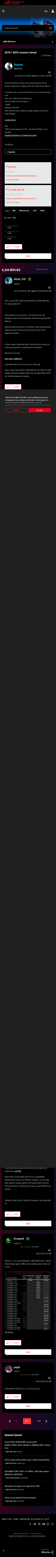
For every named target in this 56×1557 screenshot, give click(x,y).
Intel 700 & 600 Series (13, 1478)
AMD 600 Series (9, 42)
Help (46, 11)
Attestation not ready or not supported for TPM (22, 1486)
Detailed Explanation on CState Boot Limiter (21, 135)
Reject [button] (16, 410)
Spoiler (11, 152)
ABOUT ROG (7, 1519)
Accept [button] (40, 410)
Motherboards (24, 211)
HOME (15, 1519)
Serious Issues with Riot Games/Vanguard (20, 1498)
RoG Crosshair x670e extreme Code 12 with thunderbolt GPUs (27, 1460)
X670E (42, 211)
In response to (31, 1247)
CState (14, 218)
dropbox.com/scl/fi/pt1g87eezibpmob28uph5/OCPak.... (22, 176)
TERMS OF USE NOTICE (21, 1534)
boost (9, 218)
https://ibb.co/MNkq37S (13, 359)
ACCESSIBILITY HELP (40, 1519)
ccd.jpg (10, 237)
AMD (13, 211)
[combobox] (28, 28)
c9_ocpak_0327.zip (14, 194)
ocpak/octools (10, 120)
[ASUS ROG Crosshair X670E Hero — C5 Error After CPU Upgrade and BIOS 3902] (51, 269)
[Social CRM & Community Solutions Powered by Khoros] (47, 1551)
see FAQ (18, 1171)
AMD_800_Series (11, 1452)
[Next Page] (46, 1421)
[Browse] (4, 11)
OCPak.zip (10, 171)
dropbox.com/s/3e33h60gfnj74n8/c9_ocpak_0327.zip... (21, 198)
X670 (34, 211)
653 (39, 1421)
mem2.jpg (11, 231)
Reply (28, 256)
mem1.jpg (11, 226)
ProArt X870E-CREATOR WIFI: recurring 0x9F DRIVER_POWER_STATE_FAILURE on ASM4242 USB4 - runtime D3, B (27, 1445)
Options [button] (52, 42)
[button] (8, 246)
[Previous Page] (10, 1421)
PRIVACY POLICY (36, 1534)
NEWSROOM (25, 1519)
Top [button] (3, 1550)
